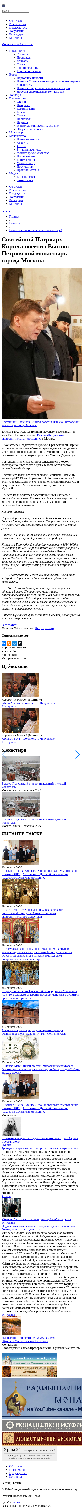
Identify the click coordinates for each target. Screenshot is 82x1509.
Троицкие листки (28, 67)
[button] (77, 754)
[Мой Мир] (14, 643)
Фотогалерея (25, 180)
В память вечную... (29, 149)
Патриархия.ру (44, 628)
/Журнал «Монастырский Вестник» (25, 1341)
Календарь (16, 34)
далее (16, 1502)
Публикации (17, 98)
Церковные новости (30, 78)
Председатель (18, 27)
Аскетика (23, 142)
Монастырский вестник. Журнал (38, 125)
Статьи (21, 101)
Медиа (13, 173)
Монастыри (16, 132)
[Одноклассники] (9, 643)
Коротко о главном (29, 71)
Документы (16, 31)
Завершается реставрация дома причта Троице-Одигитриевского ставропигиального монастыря (34, 1032)
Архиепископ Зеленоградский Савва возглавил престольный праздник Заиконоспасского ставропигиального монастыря (32, 913)
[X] (20, 643)
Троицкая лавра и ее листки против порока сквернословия (40, 1148)
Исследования (26, 156)
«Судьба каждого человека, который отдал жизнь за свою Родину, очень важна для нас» (39, 1227)
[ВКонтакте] (4, 643)
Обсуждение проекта (30, 129)
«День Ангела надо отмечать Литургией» (29, 703)
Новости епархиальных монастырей (40, 91)
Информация (17, 24)
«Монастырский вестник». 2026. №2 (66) (28, 1337)
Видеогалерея (26, 176)
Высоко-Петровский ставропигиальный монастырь (33, 436)
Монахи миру (26, 163)
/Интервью (9, 706)
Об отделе (15, 20)
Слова (21, 64)
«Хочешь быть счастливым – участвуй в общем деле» (36, 1219)
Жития (21, 146)
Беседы (21, 112)
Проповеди (24, 57)
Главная (14, 216)
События (22, 54)
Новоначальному (28, 139)
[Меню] (3, 7)
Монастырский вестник (17, 44)
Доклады (22, 60)
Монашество (17, 135)
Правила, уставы (28, 170)
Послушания (25, 166)
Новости (14, 74)
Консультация (26, 159)
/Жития (6, 1145)
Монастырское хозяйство (33, 153)
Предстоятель (18, 50)
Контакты (15, 37)
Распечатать (9, 624)
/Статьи (6, 1196)
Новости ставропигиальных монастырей (43, 88)
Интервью (23, 105)
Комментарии (26, 108)
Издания (22, 122)
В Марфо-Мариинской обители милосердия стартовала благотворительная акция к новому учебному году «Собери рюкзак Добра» (41, 1069)
